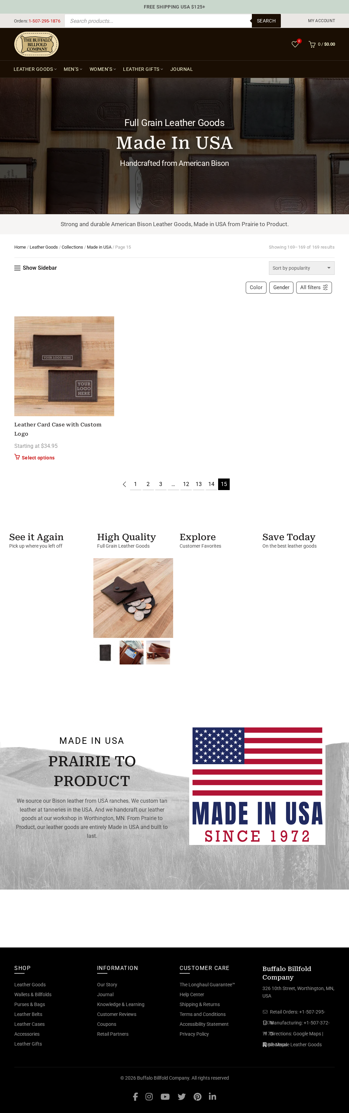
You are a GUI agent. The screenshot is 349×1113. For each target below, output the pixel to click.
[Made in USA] (257, 784)
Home (20, 247)
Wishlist (299, 41)
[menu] (322, 21)
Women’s (101, 69)
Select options (38, 457)
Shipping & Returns (200, 1004)
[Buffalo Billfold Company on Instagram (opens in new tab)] (149, 1097)
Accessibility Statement (204, 1024)
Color (256, 287)
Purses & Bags (29, 1004)
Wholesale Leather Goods (295, 1044)
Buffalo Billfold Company (163, 1078)
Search (266, 20)
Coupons (106, 1024)
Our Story (107, 984)
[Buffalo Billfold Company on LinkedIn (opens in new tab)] (212, 1097)
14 (211, 484)
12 (186, 484)
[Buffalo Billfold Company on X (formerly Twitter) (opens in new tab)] (181, 1097)
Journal (181, 69)
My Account (321, 20)
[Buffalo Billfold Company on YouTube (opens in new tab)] (165, 1097)
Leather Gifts (141, 69)
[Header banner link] (174, 7)
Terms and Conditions (203, 1014)
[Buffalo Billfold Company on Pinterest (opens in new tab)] (197, 1097)
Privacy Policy (194, 1034)
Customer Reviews (116, 1014)
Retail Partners (112, 1034)
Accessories (27, 1034)
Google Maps (307, 1033)
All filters (310, 287)
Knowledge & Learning (121, 1004)
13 (199, 484)
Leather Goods (33, 69)
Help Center (192, 994)
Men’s (71, 69)
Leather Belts (28, 1014)
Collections (72, 247)
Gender (281, 287)
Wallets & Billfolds (32, 994)
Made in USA (99, 247)
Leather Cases (29, 1024)
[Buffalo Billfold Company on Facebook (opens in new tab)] (135, 1097)
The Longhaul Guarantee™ (207, 984)
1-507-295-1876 (44, 20)
